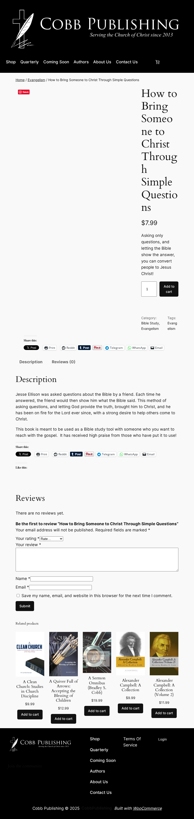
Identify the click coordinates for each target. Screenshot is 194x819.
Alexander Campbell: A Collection (130, 685)
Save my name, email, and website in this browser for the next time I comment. (97, 595)
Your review (28, 544)
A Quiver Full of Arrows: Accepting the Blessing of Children (63, 691)
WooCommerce (147, 808)
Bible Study (150, 323)
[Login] (146, 62)
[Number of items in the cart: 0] (158, 62)
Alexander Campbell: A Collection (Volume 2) (164, 687)
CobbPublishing (96, 808)
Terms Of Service (138, 742)
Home (20, 80)
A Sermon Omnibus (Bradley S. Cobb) (97, 685)
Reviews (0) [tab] (63, 361)
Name (23, 578)
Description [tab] (31, 361)
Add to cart (169, 289)
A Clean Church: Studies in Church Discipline (29, 689)
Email (22, 587)
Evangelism (36, 80)
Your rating (28, 538)
